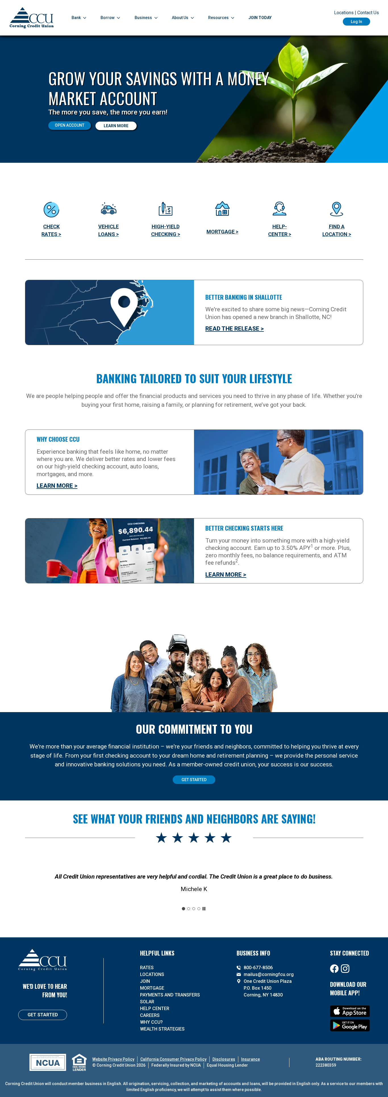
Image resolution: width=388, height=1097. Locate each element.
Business (143, 17)
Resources (218, 17)
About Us (180, 17)
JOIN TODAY (260, 17)
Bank (76, 17)
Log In (356, 21)
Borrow (107, 17)
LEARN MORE (116, 126)
